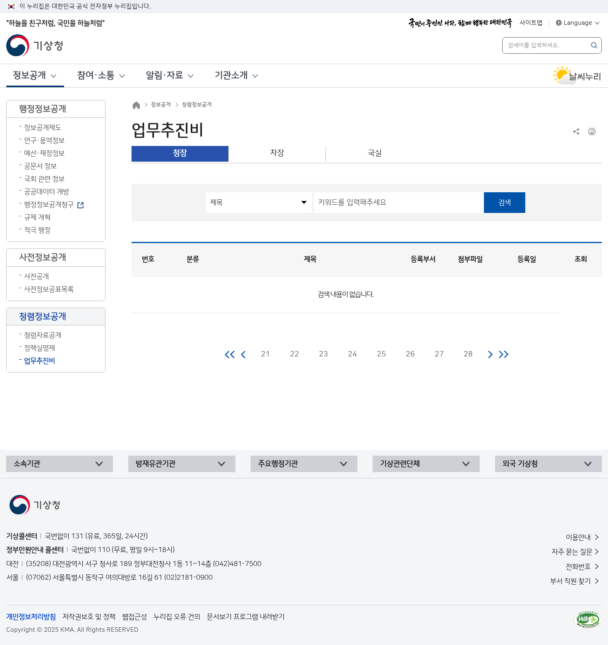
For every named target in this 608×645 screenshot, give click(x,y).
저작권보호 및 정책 (88, 617)
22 (294, 354)
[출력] (592, 131)
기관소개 (231, 75)
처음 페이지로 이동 (230, 354)
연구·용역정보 (44, 140)
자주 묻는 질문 (572, 552)
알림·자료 (164, 75)
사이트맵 (531, 22)
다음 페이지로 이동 (490, 354)
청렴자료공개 (42, 335)
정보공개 (29, 75)
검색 (504, 202)
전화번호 (579, 567)
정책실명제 (39, 348)
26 (410, 354)
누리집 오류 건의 (176, 617)
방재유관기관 (155, 464)
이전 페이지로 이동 (243, 354)
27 (439, 354)
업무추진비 (39, 361)
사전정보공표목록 (49, 289)
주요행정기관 (278, 464)
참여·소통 (96, 75)
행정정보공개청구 (49, 204)
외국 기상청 (520, 464)
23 (323, 354)
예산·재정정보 (44, 153)
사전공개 (36, 276)
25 (381, 354)
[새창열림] (577, 75)
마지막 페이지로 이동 (503, 354)
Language (578, 22)
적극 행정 (37, 230)
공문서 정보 (40, 166)
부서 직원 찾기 (571, 581)
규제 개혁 (37, 217)
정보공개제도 (42, 127)
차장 (277, 153)
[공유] (576, 131)
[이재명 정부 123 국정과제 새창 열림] (460, 23)
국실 (375, 153)
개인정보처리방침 (31, 617)
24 (352, 354)
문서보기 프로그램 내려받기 (246, 617)
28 (468, 354)
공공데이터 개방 (46, 192)
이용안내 (579, 537)
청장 (180, 153)
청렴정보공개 (197, 105)
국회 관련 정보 (44, 179)
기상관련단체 (400, 464)
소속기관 (27, 464)
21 (265, 354)
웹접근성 (134, 617)
